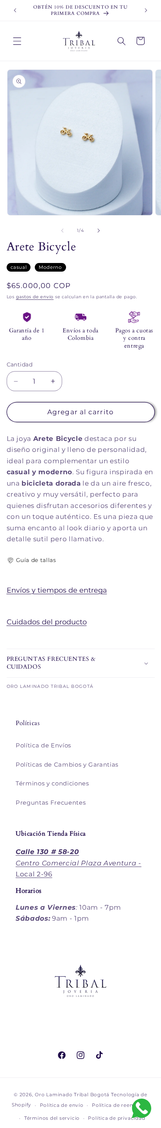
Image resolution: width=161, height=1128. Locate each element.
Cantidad (20, 364)
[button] (17, 40)
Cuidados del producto (47, 622)
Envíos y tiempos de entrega (57, 590)
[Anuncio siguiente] (146, 10)
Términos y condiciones (52, 783)
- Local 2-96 (78, 863)
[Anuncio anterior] (15, 10)
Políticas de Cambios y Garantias (67, 764)
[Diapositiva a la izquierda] (62, 230)
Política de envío (62, 1105)
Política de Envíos (43, 745)
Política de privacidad (116, 1118)
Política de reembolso (120, 1105)
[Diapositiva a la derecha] (98, 230)
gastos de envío (35, 296)
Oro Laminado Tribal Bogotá (72, 1094)
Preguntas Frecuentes (51, 802)
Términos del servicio (52, 1118)
